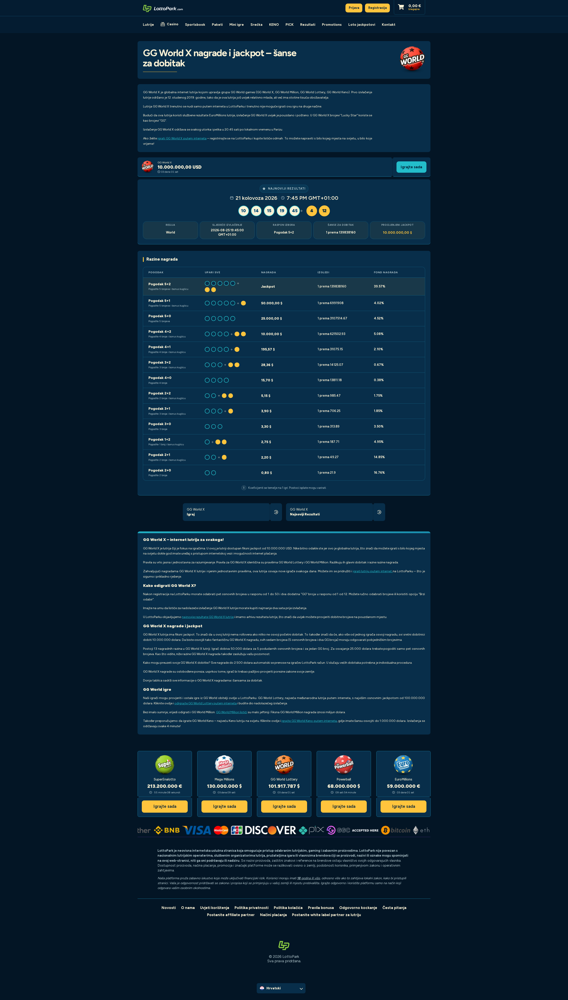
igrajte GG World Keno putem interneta (309, 721)
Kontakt (388, 24)
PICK (290, 24)
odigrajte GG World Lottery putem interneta (205, 703)
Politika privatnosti (251, 908)
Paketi (217, 24)
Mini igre (236, 24)
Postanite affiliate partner (231, 915)
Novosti (169, 908)
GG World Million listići (231, 712)
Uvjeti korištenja (214, 908)
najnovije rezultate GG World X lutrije (208, 617)
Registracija (377, 8)
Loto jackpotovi (361, 24)
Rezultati (307, 24)
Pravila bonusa (321, 908)
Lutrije (148, 24)
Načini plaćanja (273, 915)
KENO (274, 24)
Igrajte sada (411, 167)
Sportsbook (195, 24)
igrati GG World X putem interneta (182, 138)
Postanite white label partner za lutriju (326, 915)
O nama (188, 908)
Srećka (256, 24)
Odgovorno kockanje (358, 908)
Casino (172, 24)
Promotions (332, 24)
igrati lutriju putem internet (373, 571)
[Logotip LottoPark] (163, 8)
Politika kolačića (288, 908)
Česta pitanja (394, 908)
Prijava (354, 8)
